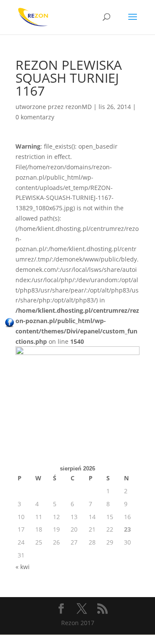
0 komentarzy (35, 117)
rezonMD (78, 107)
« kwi (23, 567)
